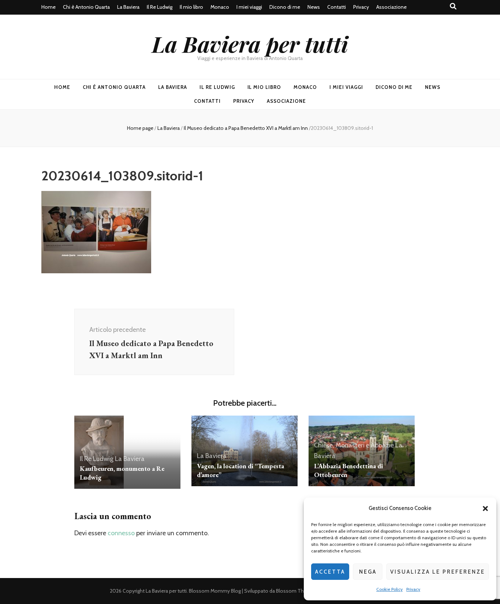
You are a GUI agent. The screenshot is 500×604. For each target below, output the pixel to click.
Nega (368, 572)
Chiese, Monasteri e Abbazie (354, 445)
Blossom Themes (296, 591)
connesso (121, 533)
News (313, 7)
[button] (485, 508)
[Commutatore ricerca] (453, 6)
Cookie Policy (389, 589)
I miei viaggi (249, 7)
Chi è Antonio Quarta (86, 7)
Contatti (336, 7)
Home (48, 7)
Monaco (219, 7)
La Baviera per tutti (250, 43)
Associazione (391, 7)
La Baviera (128, 7)
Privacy (413, 589)
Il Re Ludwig (159, 7)
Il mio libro (191, 7)
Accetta (330, 572)
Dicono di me (284, 7)
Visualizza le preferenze (437, 572)
